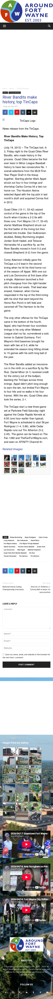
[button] (4, 26)
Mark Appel (21, 550)
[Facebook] (5, 112)
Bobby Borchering (16, 537)
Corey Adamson (9, 540)
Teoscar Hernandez (10, 556)
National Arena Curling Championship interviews (13, 588)
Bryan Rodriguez (30, 537)
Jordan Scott (41, 547)
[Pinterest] (17, 112)
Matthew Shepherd (34, 550)
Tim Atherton (34, 556)
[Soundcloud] (26, 992)
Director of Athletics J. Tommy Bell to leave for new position (40, 589)
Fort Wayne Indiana (10, 543)
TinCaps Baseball (22, 88)
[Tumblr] (22, 112)
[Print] (34, 112)
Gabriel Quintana (9, 547)
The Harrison (23, 556)
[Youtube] (47, 992)
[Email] (28, 112)
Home (5, 88)
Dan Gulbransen (22, 540)
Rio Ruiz (32, 553)
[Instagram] (12, 992)
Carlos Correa (43, 537)
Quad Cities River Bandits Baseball (15, 553)
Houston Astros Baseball (26, 547)
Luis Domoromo (9, 550)
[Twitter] (11, 112)
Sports (11, 88)
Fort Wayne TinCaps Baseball (29, 543)
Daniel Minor (35, 540)
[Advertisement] (26, 58)
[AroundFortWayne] (26, 11)
